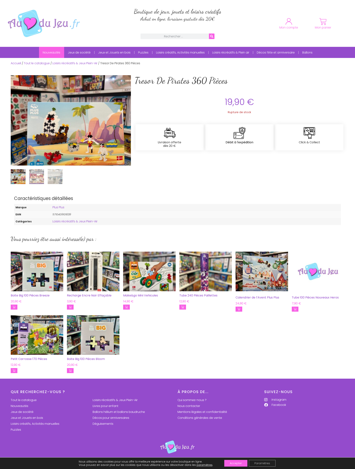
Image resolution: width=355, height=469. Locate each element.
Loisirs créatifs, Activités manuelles (180, 52)
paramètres (204, 465)
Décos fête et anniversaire (276, 52)
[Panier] (323, 22)
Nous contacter (189, 406)
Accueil (16, 63)
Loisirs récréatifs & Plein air (230, 52)
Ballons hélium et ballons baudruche (119, 412)
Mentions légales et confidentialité (202, 412)
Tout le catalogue (37, 63)
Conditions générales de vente (200, 418)
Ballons (307, 52)
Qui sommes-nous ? (192, 400)
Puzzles (143, 52)
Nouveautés (51, 52)
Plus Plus (58, 207)
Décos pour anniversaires (111, 418)
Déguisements (103, 424)
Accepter (236, 463)
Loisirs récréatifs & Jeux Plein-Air (75, 63)
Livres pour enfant (105, 406)
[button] (14, 307)
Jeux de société (79, 52)
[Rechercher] (211, 36)
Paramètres (262, 463)
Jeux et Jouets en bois (114, 52)
